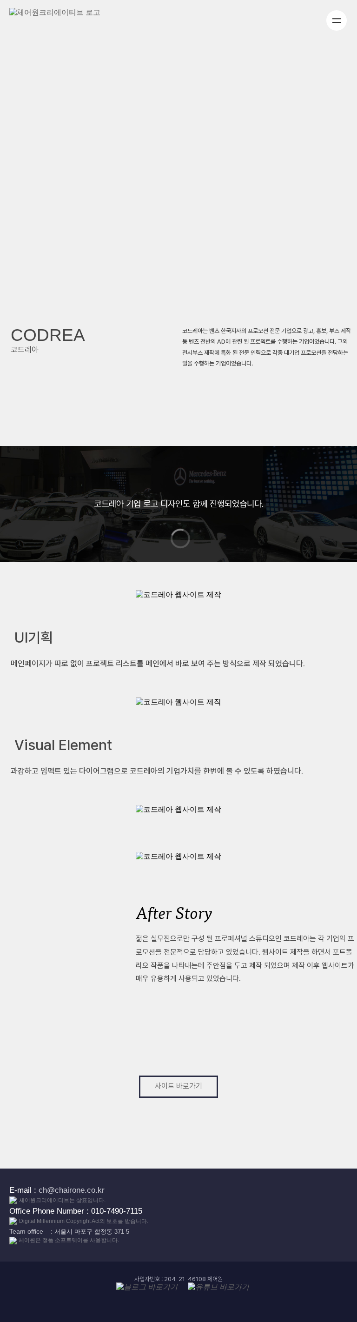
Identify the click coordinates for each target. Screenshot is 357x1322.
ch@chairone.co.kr (72, 1190)
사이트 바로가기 (178, 1086)
